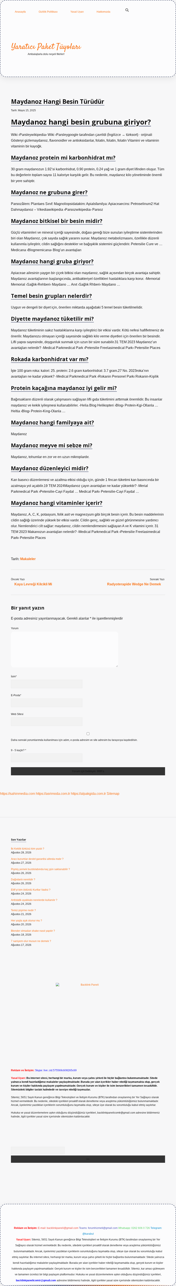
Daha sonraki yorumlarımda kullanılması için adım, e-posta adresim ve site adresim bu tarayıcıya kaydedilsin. (74, 740)
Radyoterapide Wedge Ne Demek (134, 584)
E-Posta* (16, 695)
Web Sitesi (17, 714)
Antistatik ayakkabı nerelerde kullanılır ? (34, 900)
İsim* (14, 676)
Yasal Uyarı (77, 11)
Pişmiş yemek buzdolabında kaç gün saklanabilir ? (40, 869)
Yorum (14, 628)
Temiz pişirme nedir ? (23, 910)
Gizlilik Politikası (48, 11)
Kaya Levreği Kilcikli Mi (33, 584)
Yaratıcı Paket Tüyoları (46, 47)
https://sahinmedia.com (17, 793)
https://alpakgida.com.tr (88, 793)
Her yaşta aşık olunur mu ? (26, 920)
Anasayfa (20, 11)
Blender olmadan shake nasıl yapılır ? (33, 930)
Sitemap (113, 793)
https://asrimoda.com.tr (53, 793)
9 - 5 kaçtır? (18, 750)
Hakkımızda (103, 11)
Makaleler (28, 559)
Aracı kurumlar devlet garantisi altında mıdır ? (37, 858)
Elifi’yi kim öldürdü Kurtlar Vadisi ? (30, 889)
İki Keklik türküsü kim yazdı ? (27, 848)
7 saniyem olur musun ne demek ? (31, 941)
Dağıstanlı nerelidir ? (23, 879)
